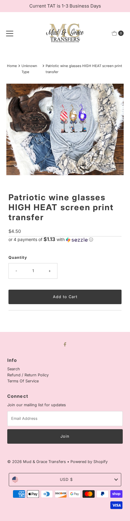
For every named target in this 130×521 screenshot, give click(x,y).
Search (13, 369)
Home (12, 66)
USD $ (66, 479)
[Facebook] (65, 344)
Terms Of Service (23, 381)
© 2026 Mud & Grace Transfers (37, 461)
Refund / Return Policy (28, 375)
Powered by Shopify (89, 461)
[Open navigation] (10, 33)
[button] (65, 239)
